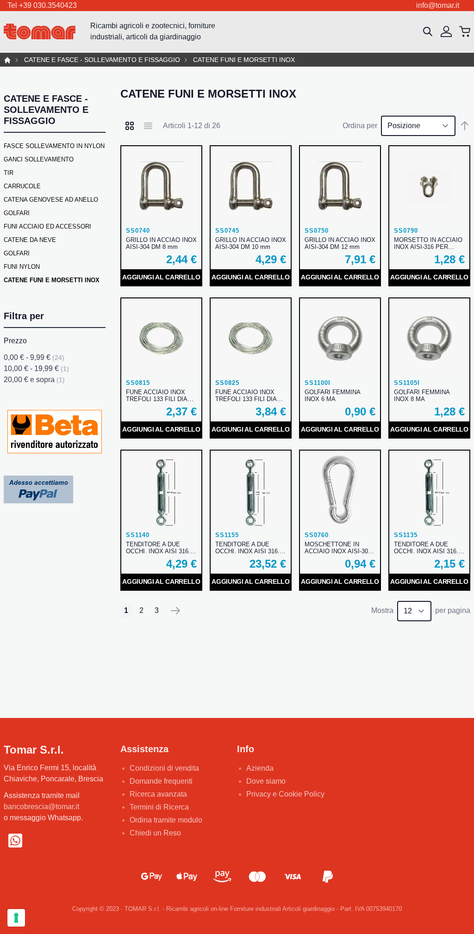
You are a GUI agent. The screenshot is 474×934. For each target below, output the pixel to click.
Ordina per (360, 126)
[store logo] (39, 32)
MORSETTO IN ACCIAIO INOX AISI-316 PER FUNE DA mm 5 (428, 243)
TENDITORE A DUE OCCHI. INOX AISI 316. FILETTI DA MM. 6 (158, 548)
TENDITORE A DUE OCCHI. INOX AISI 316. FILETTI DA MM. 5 (426, 548)
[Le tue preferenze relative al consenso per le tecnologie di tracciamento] (16, 918)
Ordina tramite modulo (166, 820)
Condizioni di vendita (164, 768)
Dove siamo (266, 781)
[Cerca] (427, 31)
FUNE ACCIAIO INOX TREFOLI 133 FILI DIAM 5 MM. (159, 395)
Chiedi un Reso (155, 833)
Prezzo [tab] (15, 341)
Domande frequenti (161, 781)
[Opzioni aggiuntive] (38, 489)
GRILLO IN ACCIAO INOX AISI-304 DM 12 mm (340, 243)
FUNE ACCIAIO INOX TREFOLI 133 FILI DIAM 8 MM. (248, 395)
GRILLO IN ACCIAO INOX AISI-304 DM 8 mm (161, 243)
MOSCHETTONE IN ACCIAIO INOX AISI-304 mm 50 (338, 548)
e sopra (34, 379)
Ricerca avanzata (158, 794)
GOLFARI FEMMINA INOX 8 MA (421, 395)
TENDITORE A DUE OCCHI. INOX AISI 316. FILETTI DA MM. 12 (247, 548)
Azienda (260, 768)
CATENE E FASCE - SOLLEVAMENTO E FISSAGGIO (102, 59)
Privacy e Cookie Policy (285, 794)
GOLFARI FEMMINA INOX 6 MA (332, 395)
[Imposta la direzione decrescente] (464, 125)
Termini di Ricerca (159, 807)
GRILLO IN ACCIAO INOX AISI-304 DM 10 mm (250, 243)
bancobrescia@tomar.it (41, 806)
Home (7, 60)
